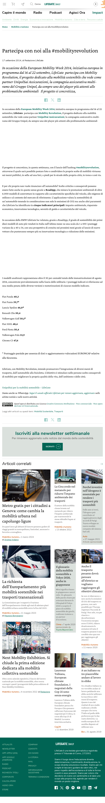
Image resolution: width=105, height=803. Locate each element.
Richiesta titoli (10, 772)
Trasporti (58, 411)
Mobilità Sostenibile (43, 411)
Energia (24, 19)
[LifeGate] (52, 4)
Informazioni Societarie (35, 771)
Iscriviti (50, 446)
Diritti (16, 19)
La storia (33, 757)
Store (13, 4)
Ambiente (7, 19)
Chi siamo (33, 753)
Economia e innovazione (41, 19)
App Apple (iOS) (10, 753)
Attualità (7, 744)
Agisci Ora (77, 12)
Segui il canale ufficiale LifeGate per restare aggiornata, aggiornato (62, 393)
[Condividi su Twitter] (52, 100)
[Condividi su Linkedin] (59, 100)
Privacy (32, 766)
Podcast (55, 12)
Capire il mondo (14, 12)
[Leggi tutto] (101, 464)
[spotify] (73, 787)
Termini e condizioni (38, 777)
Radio (37, 12)
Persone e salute (95, 19)
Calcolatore (9, 781)
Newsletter (22, 4)
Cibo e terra (79, 19)
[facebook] (56, 787)
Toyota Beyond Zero (64, 629)
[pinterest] (67, 787)
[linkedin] (89, 787)
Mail (30, 761)
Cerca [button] (38, 4)
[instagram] (84, 787)
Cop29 (58, 727)
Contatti (32, 749)
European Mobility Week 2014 (38, 109)
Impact (97, 12)
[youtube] (78, 787)
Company (33, 744)
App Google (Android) (8, 758)
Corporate (8, 777)
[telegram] (95, 787)
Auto (85, 536)
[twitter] (61, 787)
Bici (83, 731)
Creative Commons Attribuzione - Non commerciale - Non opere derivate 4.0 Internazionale (58, 404)
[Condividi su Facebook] (46, 100)
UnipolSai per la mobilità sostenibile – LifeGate (26, 387)
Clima (58, 624)
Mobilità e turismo (63, 19)
